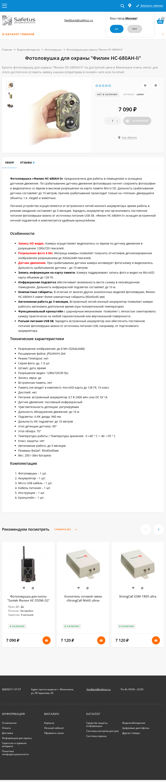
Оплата (6, 728)
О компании (9, 723)
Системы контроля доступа (102, 731)
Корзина (49, 723)
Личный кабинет (54, 728)
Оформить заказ (54, 733)
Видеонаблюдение (28, 49)
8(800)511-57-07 (11, 689)
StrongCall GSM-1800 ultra (137, 596)
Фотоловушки (53, 49)
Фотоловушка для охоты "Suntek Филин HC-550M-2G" (28, 598)
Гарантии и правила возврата (14, 744)
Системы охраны (96, 736)
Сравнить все (62, 529)
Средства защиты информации (96, 724)
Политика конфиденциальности (15, 752)
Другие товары (131, 733)
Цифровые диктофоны (135, 728)
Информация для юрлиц (17, 738)
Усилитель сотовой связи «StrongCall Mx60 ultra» (83, 598)
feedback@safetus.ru (78, 20)
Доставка (7, 733)
